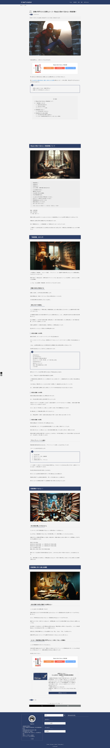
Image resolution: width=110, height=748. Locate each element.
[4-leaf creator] (26, 2)
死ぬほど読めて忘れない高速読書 (60, 64)
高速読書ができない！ (40, 109)
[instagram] (32, 738)
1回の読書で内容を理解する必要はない (45, 114)
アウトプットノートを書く (42, 107)
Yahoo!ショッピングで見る (70, 661)
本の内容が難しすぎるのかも (43, 111)
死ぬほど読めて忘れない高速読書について (44, 101)
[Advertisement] (55, 131)
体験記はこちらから (62, 692)
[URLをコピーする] (68, 706)
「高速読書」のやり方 (40, 103)
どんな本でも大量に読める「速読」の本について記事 (43, 80)
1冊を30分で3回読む (41, 106)
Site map (51, 744)
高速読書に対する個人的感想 (42, 113)
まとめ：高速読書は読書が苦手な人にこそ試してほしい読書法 (49, 116)
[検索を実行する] (64, 715)
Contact (55, 744)
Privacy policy (60, 744)
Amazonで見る (48, 661)
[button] (42, 706)
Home (48, 744)
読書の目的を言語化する (42, 104)
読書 (31, 14)
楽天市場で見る (59, 661)
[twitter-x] (31, 738)
